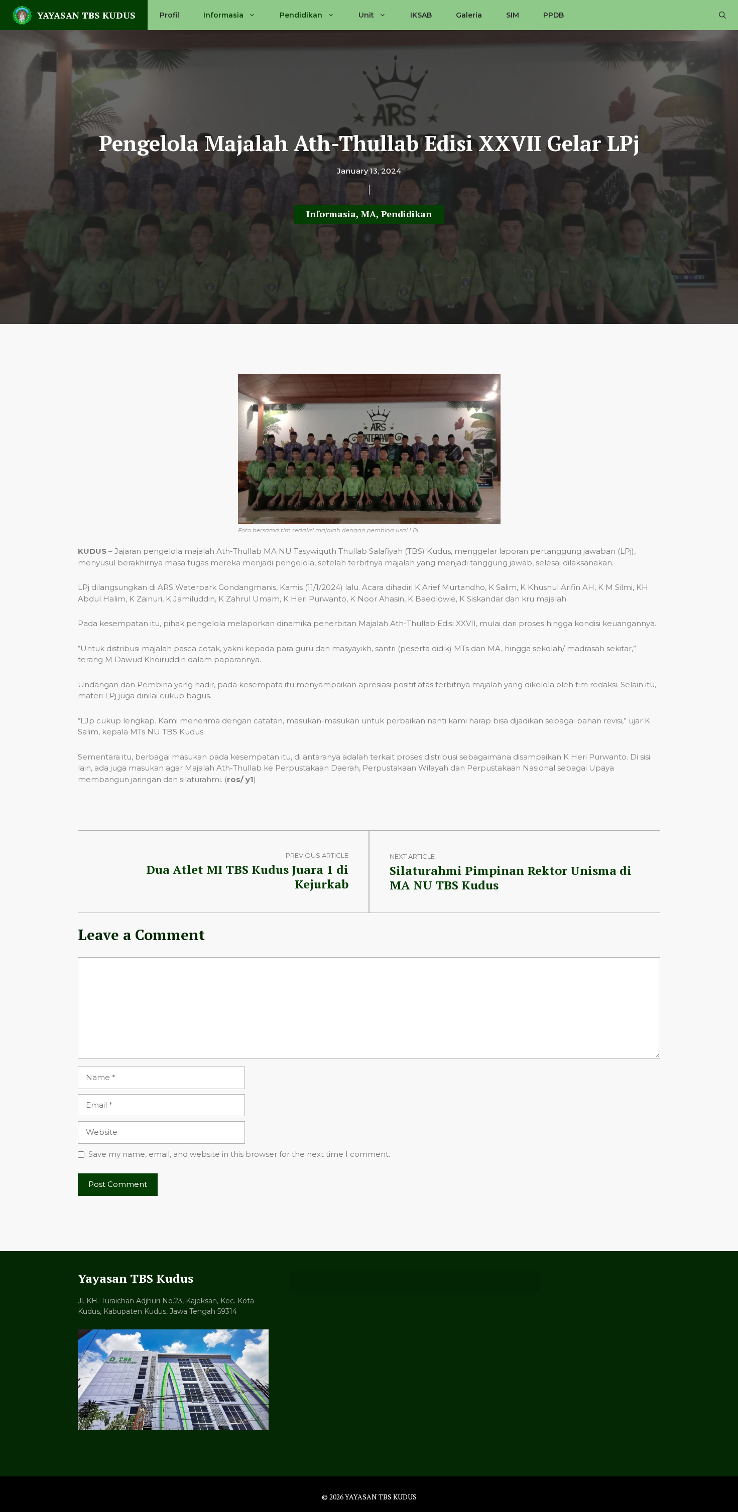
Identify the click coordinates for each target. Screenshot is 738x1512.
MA (368, 214)
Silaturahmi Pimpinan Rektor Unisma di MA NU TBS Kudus (511, 877)
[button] (722, 15)
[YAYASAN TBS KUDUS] (22, 15)
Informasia (223, 15)
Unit (366, 15)
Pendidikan (301, 15)
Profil (169, 15)
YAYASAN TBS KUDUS (86, 15)
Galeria (469, 15)
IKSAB (421, 15)
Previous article (317, 855)
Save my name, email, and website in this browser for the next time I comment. (239, 1154)
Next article (412, 856)
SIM (512, 15)
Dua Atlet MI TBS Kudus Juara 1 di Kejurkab (247, 876)
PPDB (553, 15)
